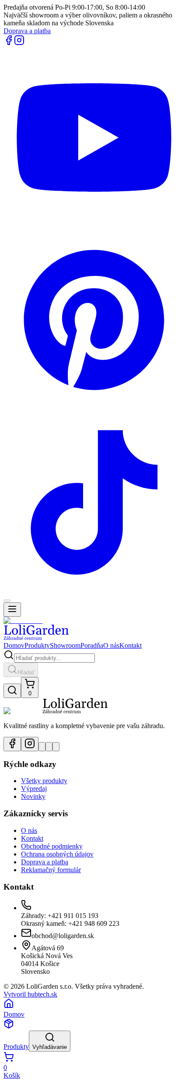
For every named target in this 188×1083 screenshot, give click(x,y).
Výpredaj (34, 788)
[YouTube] (94, 225)
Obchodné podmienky (52, 846)
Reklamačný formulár (51, 869)
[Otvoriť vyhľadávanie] (12, 691)
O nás (111, 645)
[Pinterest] (94, 408)
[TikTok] (94, 590)
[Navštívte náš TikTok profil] (55, 746)
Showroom (65, 645)
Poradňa (91, 645)
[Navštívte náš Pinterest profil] (48, 746)
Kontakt (130, 645)
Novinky (33, 796)
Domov (13, 645)
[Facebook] (8, 43)
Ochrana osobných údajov (57, 854)
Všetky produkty (44, 780)
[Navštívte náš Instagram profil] (29, 744)
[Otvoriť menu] (12, 609)
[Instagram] (19, 43)
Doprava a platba (27, 30)
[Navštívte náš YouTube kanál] (41, 746)
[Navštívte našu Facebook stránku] (12, 744)
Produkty (37, 645)
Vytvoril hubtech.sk (30, 994)
